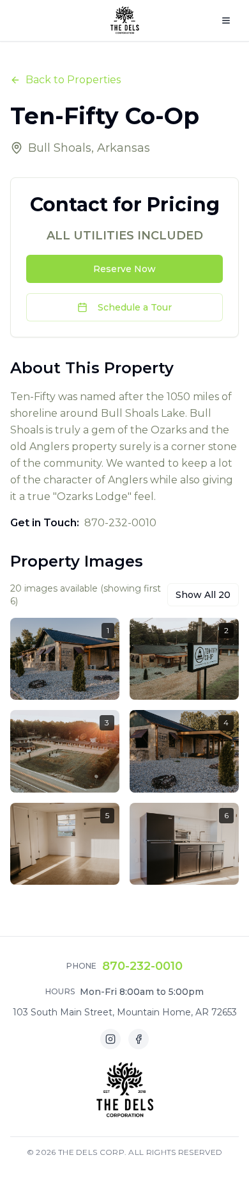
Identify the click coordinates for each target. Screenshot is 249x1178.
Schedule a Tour (135, 307)
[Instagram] (110, 1039)
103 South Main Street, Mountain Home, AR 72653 (125, 1012)
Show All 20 (203, 595)
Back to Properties (73, 80)
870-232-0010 (142, 966)
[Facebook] (138, 1039)
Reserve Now (124, 269)
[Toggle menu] (226, 20)
